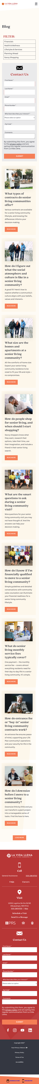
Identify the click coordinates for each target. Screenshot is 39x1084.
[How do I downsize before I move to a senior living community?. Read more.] (19, 776)
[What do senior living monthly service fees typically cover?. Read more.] (19, 631)
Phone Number (10, 105)
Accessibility (20, 1062)
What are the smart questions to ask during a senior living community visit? (18, 502)
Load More (19, 838)
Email (7, 97)
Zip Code (8, 124)
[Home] (10, 7)
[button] (36, 4)
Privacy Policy (19, 1052)
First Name (9, 80)
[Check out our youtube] (22, 1030)
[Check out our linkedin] (30, 1030)
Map (26, 909)
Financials (8, 42)
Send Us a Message (19, 917)
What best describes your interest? (17, 114)
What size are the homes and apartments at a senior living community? (16, 350)
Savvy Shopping (11, 57)
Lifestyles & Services (13, 49)
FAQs (12, 882)
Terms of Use (19, 1057)
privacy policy (16, 144)
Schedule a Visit (19, 913)
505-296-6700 (31, 876)
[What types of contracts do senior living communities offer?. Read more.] (19, 179)
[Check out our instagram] (14, 1030)
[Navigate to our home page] (19, 856)
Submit (19, 156)
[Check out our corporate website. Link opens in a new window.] (11, 923)
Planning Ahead (11, 53)
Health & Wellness (12, 46)
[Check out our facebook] (8, 1030)
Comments (8, 133)
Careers (26, 882)
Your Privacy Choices (18, 1048)
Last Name (9, 89)
